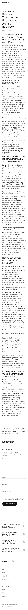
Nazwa (4, 477)
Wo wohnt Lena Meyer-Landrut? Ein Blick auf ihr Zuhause (9, 534)
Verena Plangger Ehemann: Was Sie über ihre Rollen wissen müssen (11, 550)
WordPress (11, 607)
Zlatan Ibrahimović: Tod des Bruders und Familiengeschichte (11, 526)
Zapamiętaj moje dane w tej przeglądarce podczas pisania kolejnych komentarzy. (14, 498)
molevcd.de (6, 2)
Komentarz (5, 458)
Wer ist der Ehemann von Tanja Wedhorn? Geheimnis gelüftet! (9, 542)
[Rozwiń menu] (25, 2)
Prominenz (9, 30)
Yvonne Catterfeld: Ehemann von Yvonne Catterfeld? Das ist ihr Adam (19, 430)
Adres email (5, 484)
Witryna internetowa (7, 491)
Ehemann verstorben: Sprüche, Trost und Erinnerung (6, 430)
